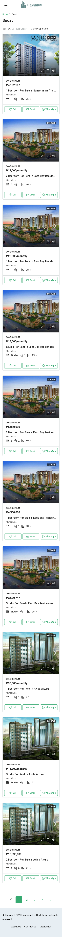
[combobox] (22, 28)
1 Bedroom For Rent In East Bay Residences (32, 261)
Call (14, 109)
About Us (16, 926)
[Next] (50, 899)
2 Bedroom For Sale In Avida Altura (27, 859)
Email (32, 109)
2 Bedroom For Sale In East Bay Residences (32, 432)
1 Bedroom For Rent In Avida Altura (27, 688)
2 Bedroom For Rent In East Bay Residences (32, 176)
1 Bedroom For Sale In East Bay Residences (32, 517)
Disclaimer (45, 926)
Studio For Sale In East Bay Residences (29, 603)
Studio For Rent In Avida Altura (25, 774)
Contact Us (30, 926)
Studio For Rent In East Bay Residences (30, 346)
